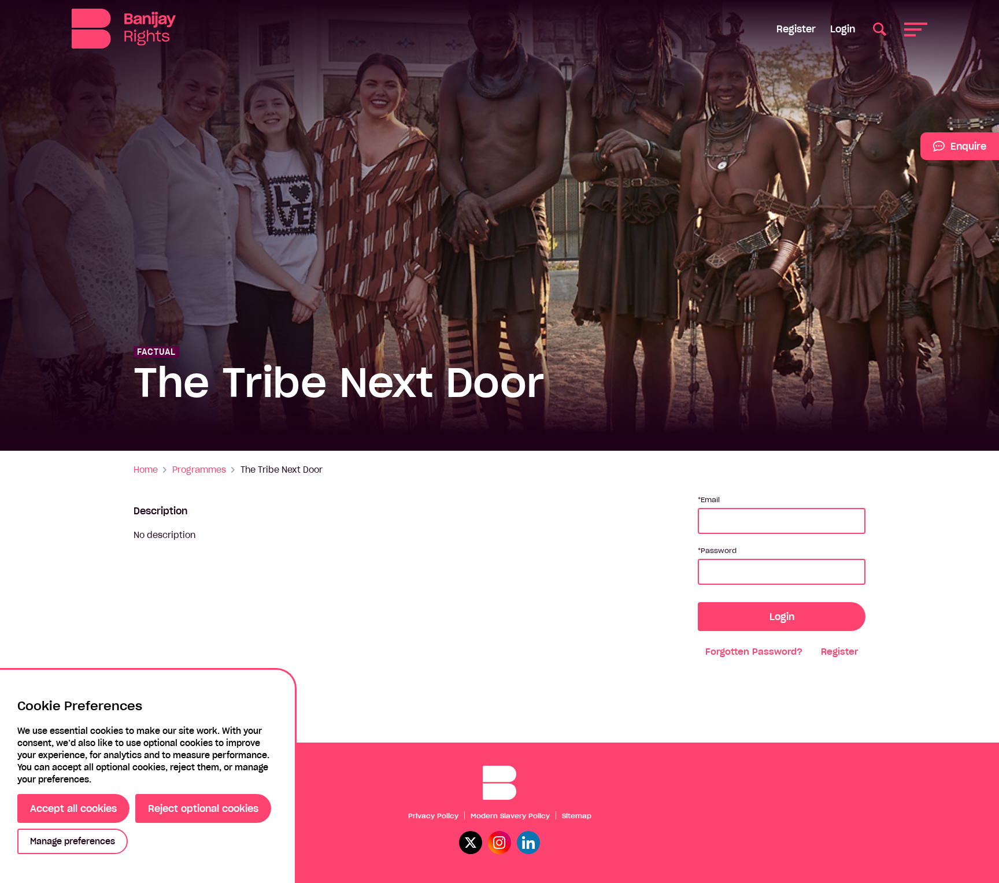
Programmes (199, 470)
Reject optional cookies (203, 808)
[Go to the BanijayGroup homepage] (124, 29)
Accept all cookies (73, 808)
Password (719, 550)
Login (842, 29)
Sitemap (576, 815)
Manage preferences (72, 841)
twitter (470, 842)
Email (710, 499)
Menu (915, 28)
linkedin (528, 842)
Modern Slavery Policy (510, 815)
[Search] (879, 28)
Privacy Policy (433, 815)
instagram (499, 842)
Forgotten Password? (753, 651)
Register (796, 29)
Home (146, 470)
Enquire (953, 150)
